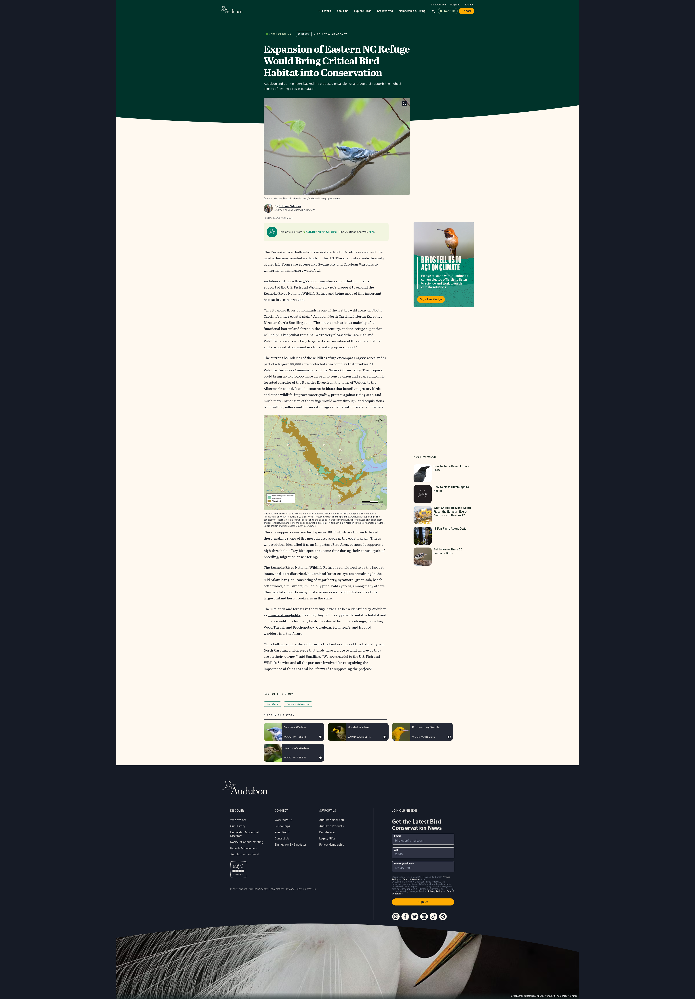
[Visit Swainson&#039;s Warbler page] (294, 753)
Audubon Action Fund (244, 854)
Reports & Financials (243, 848)
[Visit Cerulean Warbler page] (294, 732)
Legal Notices (276, 889)
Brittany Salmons (290, 206)
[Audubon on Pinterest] (443, 916)
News (305, 34)
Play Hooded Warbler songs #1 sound (385, 737)
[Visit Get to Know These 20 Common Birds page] (444, 557)
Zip (396, 850)
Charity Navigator (238, 869)
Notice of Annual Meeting (246, 842)
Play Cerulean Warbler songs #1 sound (321, 737)
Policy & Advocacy (332, 34)
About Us (342, 11)
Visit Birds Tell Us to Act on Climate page (444, 264)
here (371, 232)
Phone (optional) (404, 863)
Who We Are (238, 820)
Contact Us (282, 838)
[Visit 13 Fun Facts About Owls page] (444, 536)
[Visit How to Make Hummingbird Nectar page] (444, 494)
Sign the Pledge (431, 299)
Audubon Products (331, 826)
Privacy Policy (294, 889)
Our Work (325, 11)
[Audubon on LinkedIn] (424, 916)
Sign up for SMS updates (290, 844)
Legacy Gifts (327, 838)
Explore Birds (362, 11)
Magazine (455, 4)
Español (469, 4)
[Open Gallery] (404, 103)
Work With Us (283, 820)
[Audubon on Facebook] (405, 916)
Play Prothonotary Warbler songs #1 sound (449, 737)
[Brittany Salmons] (268, 208)
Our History (237, 826)
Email (397, 836)
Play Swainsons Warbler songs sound (321, 758)
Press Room (282, 832)
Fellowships (282, 826)
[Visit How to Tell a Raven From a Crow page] (444, 473)
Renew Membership (331, 844)
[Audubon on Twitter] (414, 916)
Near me (450, 11)
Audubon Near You (331, 820)
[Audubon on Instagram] (396, 916)
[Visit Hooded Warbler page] (358, 732)
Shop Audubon (438, 4)
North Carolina (280, 34)
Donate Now (327, 832)
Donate (467, 11)
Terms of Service (411, 879)
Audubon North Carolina (321, 232)
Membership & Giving (412, 11)
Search (433, 11)
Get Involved (385, 11)
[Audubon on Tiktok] (433, 916)
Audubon (232, 9)
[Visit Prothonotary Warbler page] (422, 732)
